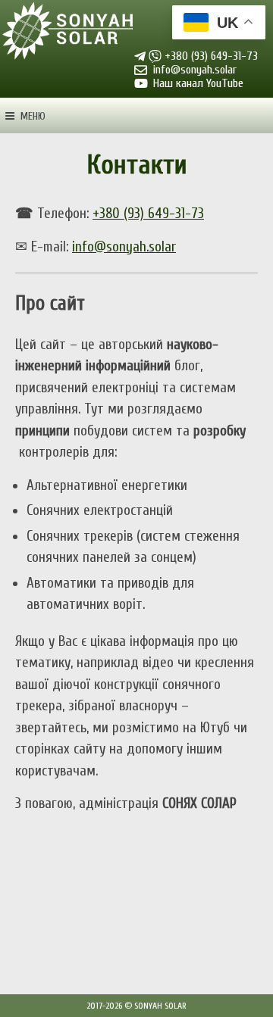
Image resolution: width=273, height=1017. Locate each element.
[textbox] (136, 304)
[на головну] (68, 32)
